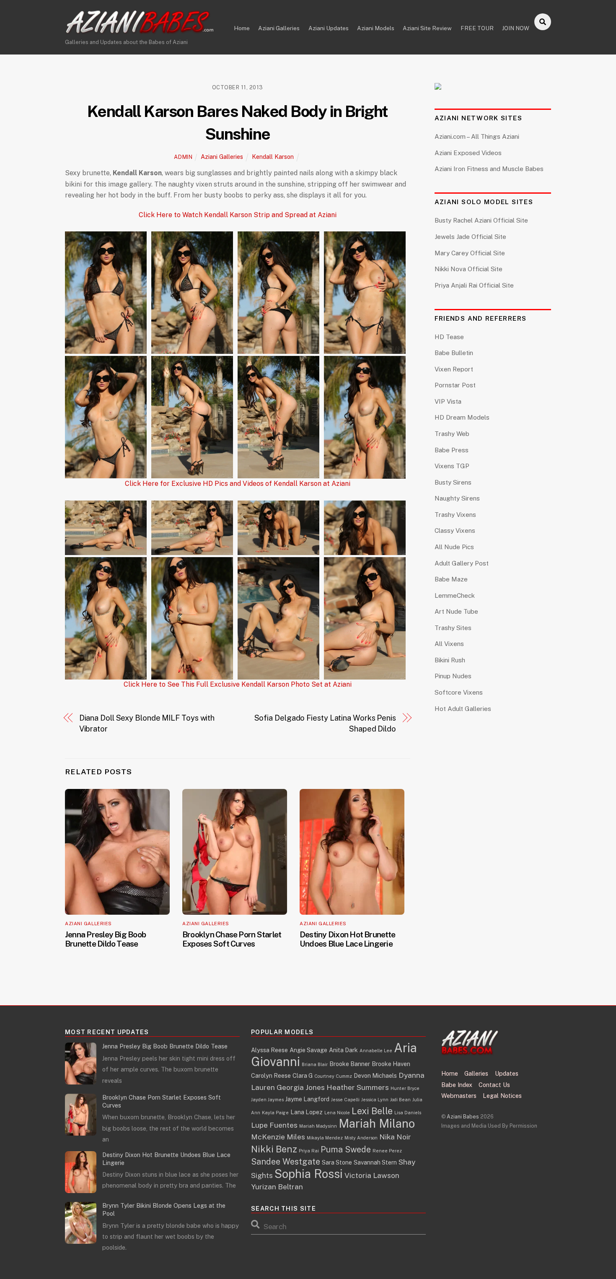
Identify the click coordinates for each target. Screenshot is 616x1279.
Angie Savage (308, 1049)
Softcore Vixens (459, 692)
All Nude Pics (454, 546)
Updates (506, 1073)
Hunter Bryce (405, 1088)
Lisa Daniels (407, 1112)
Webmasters (458, 1095)
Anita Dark (343, 1049)
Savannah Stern (375, 1162)
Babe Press (451, 450)
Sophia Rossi (308, 1173)
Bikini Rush (450, 660)
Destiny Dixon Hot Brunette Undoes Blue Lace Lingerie (347, 939)
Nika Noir (395, 1136)
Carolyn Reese (271, 1075)
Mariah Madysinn (318, 1126)
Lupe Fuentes (274, 1125)
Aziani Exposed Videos (468, 152)
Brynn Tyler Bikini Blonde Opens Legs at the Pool (163, 1209)
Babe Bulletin (454, 352)
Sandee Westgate (285, 1161)
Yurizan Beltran (277, 1186)
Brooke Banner (349, 1063)
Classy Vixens (455, 530)
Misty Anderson (361, 1137)
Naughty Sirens (457, 498)
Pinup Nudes (453, 676)
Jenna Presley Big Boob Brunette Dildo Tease (105, 939)
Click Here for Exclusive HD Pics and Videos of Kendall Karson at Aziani (237, 484)
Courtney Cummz (333, 1076)
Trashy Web (452, 433)
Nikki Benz (274, 1149)
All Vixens (449, 643)
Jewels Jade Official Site (470, 236)
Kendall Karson (273, 156)
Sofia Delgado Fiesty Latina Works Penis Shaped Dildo (325, 723)
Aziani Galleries (279, 28)
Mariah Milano (377, 1123)
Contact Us (494, 1084)
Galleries (476, 1073)
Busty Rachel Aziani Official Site (481, 220)
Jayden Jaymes (267, 1099)
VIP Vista (448, 401)
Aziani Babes (463, 1116)
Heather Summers (357, 1087)
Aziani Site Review (427, 28)
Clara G (302, 1075)
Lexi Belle (372, 1110)
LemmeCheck (455, 595)
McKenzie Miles (278, 1136)
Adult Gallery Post (462, 563)
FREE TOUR (477, 28)
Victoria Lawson (371, 1175)
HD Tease (449, 336)
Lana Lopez (306, 1112)
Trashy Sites (453, 627)
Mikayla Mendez (325, 1137)
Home (242, 28)
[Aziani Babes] (140, 30)
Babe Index (456, 1084)
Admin (183, 157)
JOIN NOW (515, 28)
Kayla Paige (275, 1112)
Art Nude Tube (456, 611)
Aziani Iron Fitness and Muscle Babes (489, 168)
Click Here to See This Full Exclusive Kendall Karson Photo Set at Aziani (238, 685)
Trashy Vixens (455, 514)
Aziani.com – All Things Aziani (477, 136)
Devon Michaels (375, 1075)
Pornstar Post (455, 385)
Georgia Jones (301, 1087)
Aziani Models (375, 28)
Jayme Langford (307, 1099)
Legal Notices (502, 1095)
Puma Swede (346, 1149)
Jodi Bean (400, 1099)
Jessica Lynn (374, 1099)
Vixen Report (454, 369)
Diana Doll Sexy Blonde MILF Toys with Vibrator (147, 723)
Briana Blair (315, 1064)
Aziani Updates (328, 28)
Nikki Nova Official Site (468, 268)
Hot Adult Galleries (463, 708)
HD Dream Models (462, 417)
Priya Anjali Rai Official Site (474, 285)
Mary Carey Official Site (470, 253)
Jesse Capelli (345, 1099)
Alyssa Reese (269, 1049)
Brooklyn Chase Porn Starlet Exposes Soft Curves (231, 939)
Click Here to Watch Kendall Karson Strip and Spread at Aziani (237, 215)
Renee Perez (387, 1150)
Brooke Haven (391, 1063)
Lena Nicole (337, 1112)
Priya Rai (309, 1150)
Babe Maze (451, 579)
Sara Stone (337, 1162)
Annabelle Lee (376, 1050)
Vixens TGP (452, 466)
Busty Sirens (453, 482)
